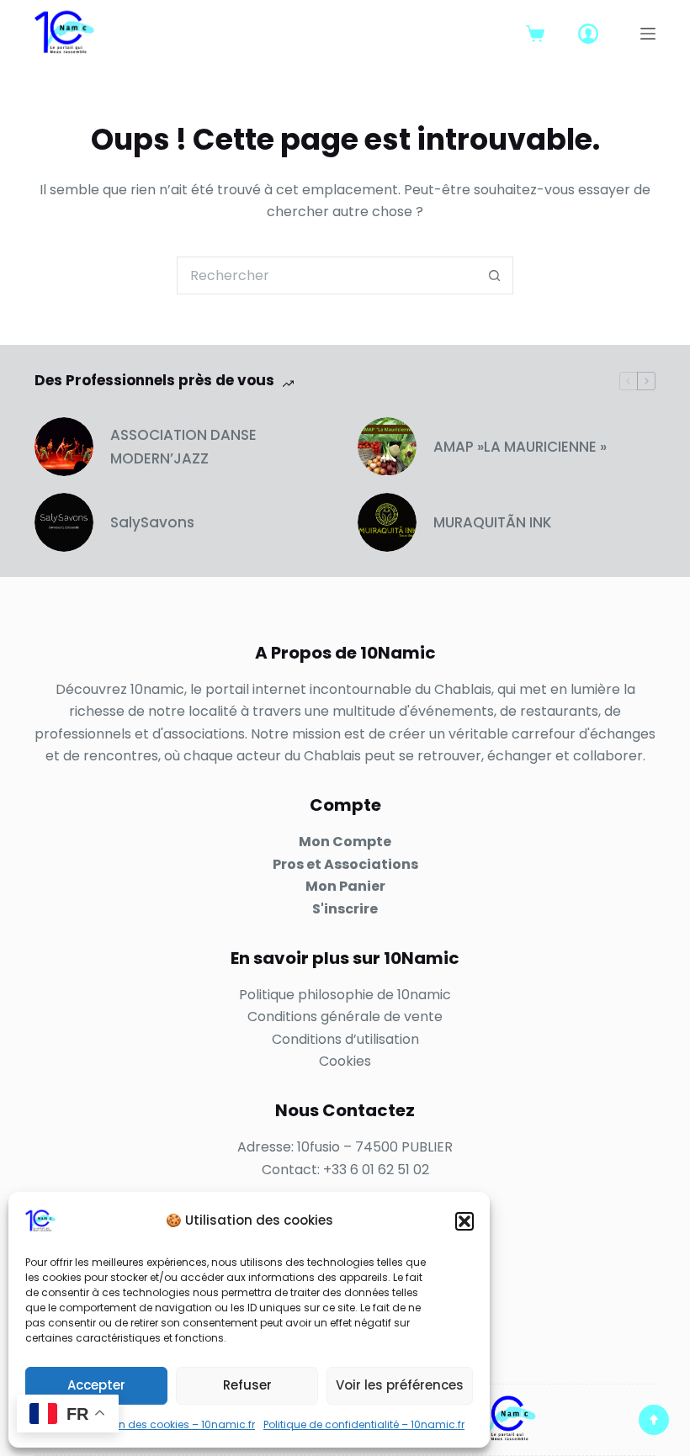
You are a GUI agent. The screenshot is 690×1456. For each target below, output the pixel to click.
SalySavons (152, 522)
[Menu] (648, 33)
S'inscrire (345, 909)
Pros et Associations (345, 864)
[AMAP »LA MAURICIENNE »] (387, 446)
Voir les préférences (400, 1385)
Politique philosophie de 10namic (345, 994)
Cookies (345, 1061)
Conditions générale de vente (345, 1016)
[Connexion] (588, 34)
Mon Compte (345, 841)
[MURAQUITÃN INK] (387, 522)
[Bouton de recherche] (494, 275)
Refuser (247, 1385)
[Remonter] (654, 1420)
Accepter (96, 1385)
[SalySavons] (63, 522)
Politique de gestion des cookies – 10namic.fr (140, 1424)
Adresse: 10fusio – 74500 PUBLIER (345, 1147)
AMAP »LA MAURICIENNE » (520, 447)
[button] (464, 1221)
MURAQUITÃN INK (492, 522)
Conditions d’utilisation (345, 1039)
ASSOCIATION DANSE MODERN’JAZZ (183, 447)
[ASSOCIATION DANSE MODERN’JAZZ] (63, 446)
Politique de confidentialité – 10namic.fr (363, 1424)
